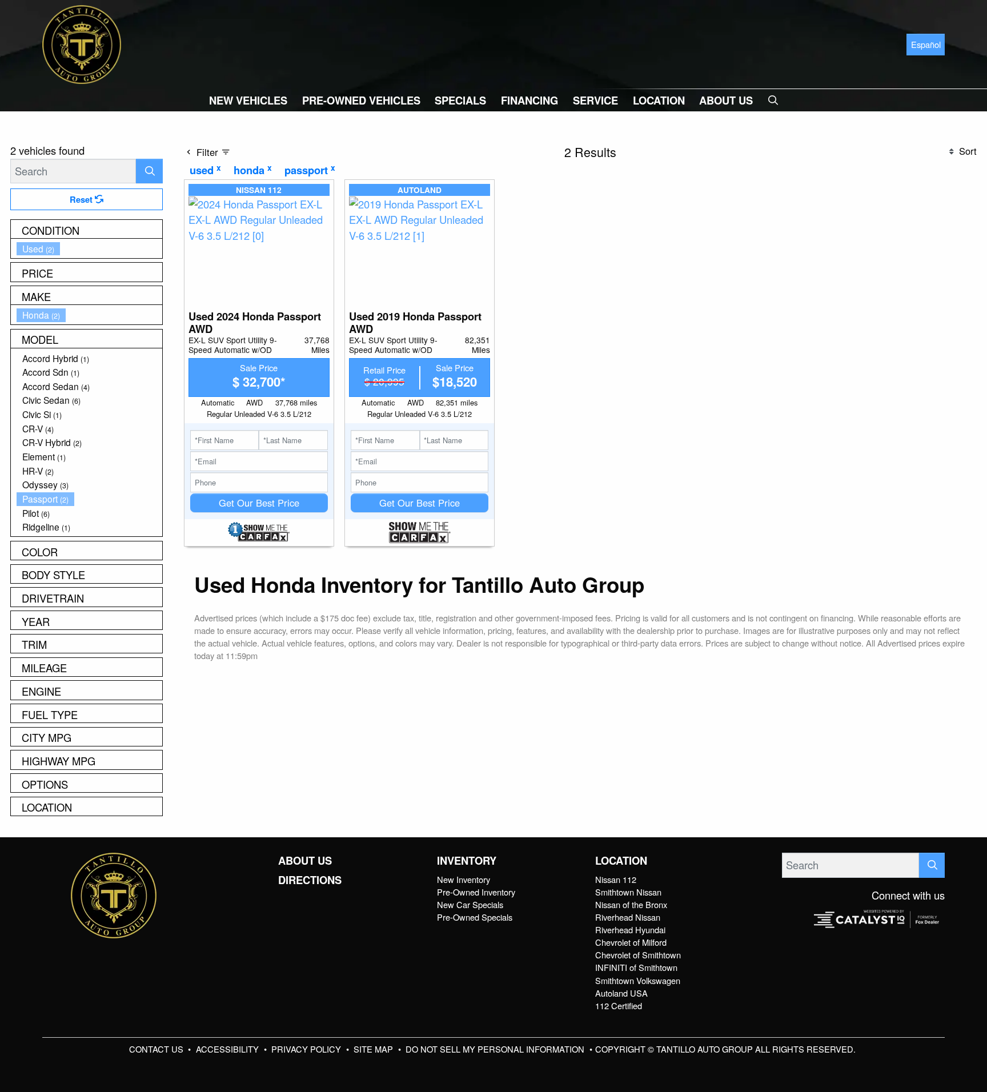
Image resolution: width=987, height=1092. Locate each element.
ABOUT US (305, 860)
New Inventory (463, 879)
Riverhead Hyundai (630, 930)
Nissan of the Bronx (631, 904)
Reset (82, 199)
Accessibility (228, 1049)
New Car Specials (470, 904)
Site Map (374, 1049)
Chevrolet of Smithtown (638, 955)
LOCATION (621, 860)
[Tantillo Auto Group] (81, 42)
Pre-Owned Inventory (476, 892)
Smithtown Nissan (628, 892)
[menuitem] (90, 249)
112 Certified (618, 1005)
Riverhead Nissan (627, 917)
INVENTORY (466, 860)
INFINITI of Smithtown (636, 967)
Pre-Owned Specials (474, 917)
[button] (248, 100)
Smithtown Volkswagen (637, 980)
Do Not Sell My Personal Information (496, 1049)
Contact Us (157, 1049)
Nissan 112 (615, 879)
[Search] (149, 171)
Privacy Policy (307, 1049)
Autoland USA (621, 993)
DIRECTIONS (310, 880)
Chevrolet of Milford (631, 942)
